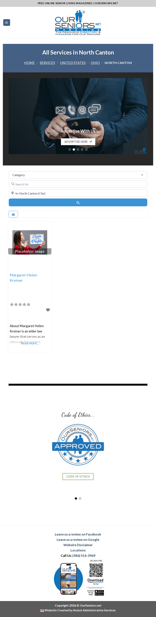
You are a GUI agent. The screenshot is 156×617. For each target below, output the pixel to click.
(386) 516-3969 (83, 556)
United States (73, 63)
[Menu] (6, 22)
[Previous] (16, 116)
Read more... (30, 343)
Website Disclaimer (78, 545)
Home (29, 63)
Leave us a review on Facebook (78, 534)
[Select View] (13, 214)
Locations (78, 550)
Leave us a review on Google (78, 540)
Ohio (95, 63)
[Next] (139, 116)
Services (47, 63)
